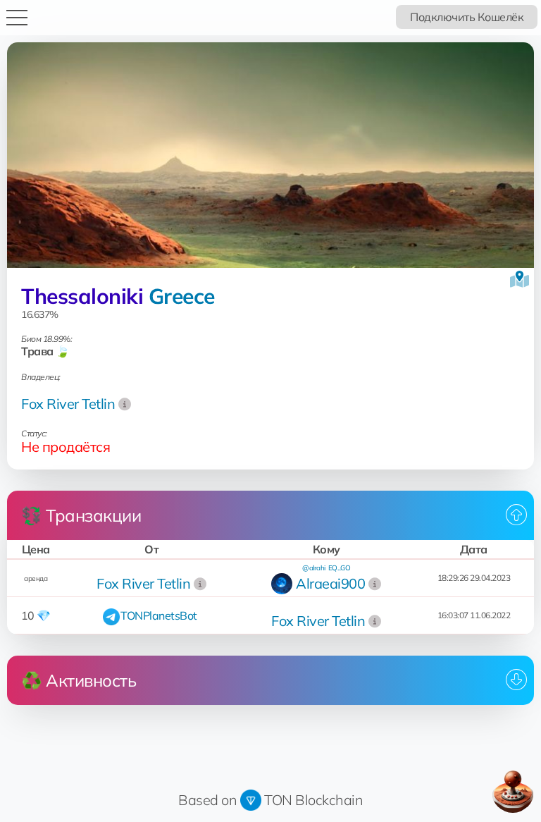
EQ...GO (339, 567)
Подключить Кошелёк (466, 17)
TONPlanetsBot (158, 615)
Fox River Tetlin (68, 403)
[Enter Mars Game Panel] (513, 792)
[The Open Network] (250, 800)
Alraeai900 (330, 583)
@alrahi (313, 567)
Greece (182, 296)
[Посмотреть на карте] (519, 279)
